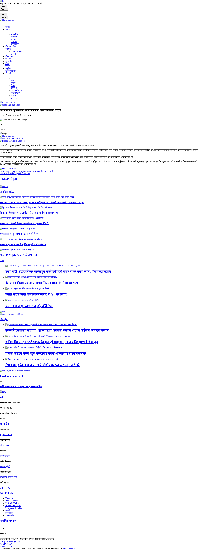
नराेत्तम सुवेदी (5, 466)
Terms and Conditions (14, 508)
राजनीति (14, 37)
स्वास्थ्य (14, 88)
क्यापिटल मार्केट (17, 51)
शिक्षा (13, 85)
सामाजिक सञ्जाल (8, 520)
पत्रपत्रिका (15, 34)
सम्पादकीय (15, 44)
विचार (13, 83)
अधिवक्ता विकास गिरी (8, 477)
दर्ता (1, 396)
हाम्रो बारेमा (9, 515)
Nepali (3, 6)
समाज (13, 39)
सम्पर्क (7, 510)
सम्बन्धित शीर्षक (7, 191)
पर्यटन (13, 95)
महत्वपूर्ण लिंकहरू (7, 493)
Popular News (11, 501)
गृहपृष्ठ (7, 27)
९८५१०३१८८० (6, 544)
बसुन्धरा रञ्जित (6, 434)
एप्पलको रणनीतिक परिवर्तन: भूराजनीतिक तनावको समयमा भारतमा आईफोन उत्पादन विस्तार (56, 330)
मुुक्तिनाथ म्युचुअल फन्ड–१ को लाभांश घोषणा (20, 254)
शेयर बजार (9, 56)
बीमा (7, 63)
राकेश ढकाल (5, 456)
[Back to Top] (1, 381)
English (4, 9)
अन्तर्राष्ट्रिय (15, 93)
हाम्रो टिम (9, 513)
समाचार (8, 29)
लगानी (13, 54)
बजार (7, 66)
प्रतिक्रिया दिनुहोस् (9, 178)
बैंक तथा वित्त (10, 46)
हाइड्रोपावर (10, 61)
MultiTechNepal (70, 549)
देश (12, 32)
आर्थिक (8, 49)
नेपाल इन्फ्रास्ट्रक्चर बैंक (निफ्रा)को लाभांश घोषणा (23, 244)
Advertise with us (13, 505)
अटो (12, 78)
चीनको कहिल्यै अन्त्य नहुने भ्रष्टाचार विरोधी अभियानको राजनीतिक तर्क (45, 353)
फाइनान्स (9, 59)
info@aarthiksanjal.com (10, 541)
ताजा (2, 260)
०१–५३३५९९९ (6, 546)
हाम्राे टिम (4, 423)
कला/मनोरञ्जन (17, 90)
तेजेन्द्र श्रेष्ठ (5, 488)
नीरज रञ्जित (5, 445)
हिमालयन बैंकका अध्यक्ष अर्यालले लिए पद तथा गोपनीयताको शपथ (29, 212)
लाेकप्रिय (4, 319)
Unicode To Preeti (13, 503)
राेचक (7, 76)
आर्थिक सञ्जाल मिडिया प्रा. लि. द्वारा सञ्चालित (21, 386)
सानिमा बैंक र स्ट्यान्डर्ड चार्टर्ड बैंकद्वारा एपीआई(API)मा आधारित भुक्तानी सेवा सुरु (51, 342)
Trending (9, 498)
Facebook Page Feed (11, 375)
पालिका (14, 41)
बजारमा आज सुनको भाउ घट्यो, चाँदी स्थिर (19, 233)
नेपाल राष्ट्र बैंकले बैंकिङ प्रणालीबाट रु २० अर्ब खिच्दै (24, 223)
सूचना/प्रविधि (10, 71)
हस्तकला (14, 98)
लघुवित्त (8, 68)
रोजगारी (8, 73)
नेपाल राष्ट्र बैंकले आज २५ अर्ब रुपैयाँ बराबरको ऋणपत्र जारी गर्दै (42, 365)
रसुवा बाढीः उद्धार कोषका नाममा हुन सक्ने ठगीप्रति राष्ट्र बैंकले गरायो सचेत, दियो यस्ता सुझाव (42, 202)
